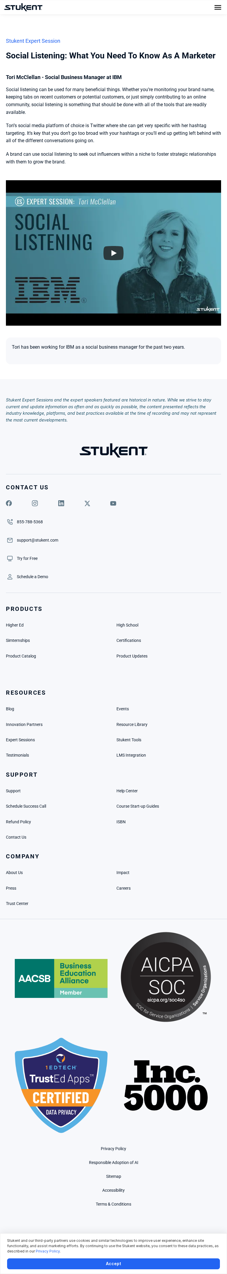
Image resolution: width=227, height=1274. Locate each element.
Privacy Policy (48, 1251)
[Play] (113, 253)
